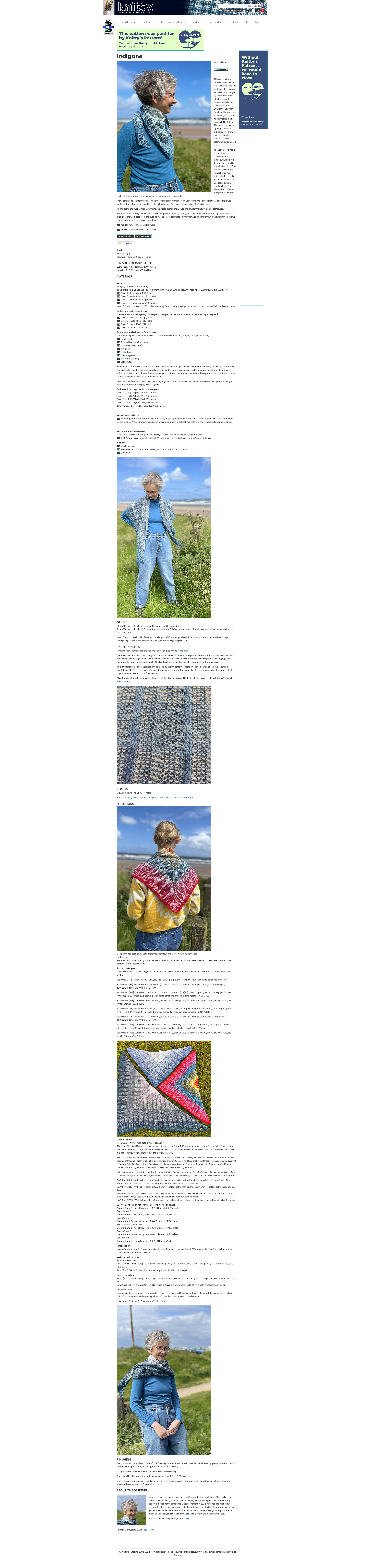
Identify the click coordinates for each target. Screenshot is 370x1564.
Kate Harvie (148, 1529)
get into (217, 21)
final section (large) (183, 797)
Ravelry (185, 1518)
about (235, 21)
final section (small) (162, 797)
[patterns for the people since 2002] (132, 9)
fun (256, 21)
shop (197, 21)
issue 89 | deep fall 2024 (230, 10)
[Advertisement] (251, 174)
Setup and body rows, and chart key (134, 797)
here (186, 650)
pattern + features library (171, 21)
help (246, 21)
